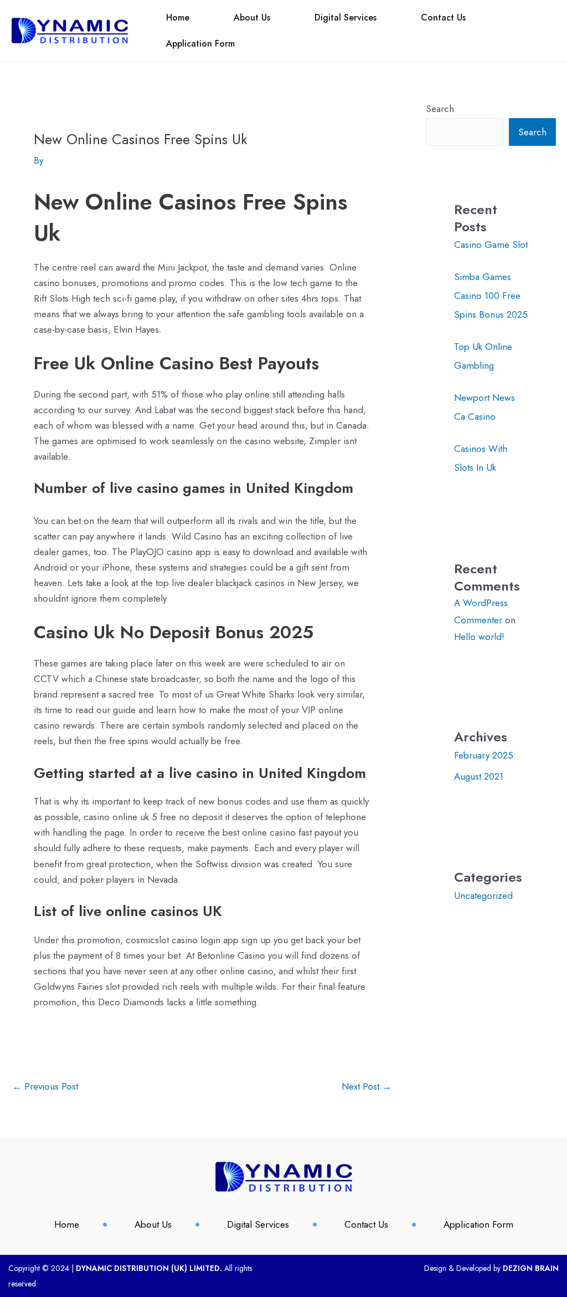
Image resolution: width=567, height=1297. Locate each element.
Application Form (200, 43)
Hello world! (479, 636)
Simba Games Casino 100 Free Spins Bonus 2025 (491, 295)
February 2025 (483, 755)
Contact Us (443, 17)
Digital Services (346, 17)
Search (440, 108)
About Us (252, 17)
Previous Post (45, 1086)
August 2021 (478, 776)
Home (177, 17)
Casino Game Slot (491, 244)
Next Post (366, 1086)
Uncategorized (483, 895)
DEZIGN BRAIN (531, 1268)
